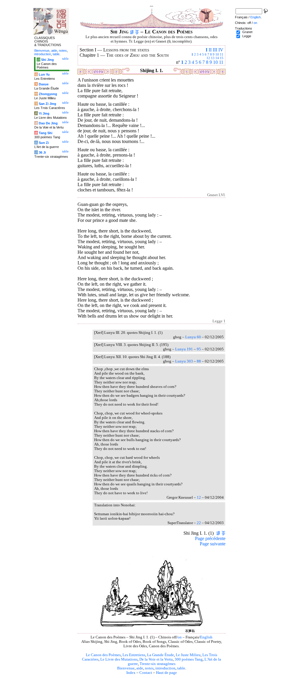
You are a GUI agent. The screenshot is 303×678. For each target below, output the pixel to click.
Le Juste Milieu (188, 655)
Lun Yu (44, 74)
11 (221, 54)
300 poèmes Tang (189, 659)
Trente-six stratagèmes (157, 664)
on (180, 637)
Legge (246, 36)
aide (139, 668)
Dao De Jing (48, 123)
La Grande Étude (160, 655)
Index (131, 673)
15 (221, 58)
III (215, 49)
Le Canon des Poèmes (103, 655)
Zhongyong (48, 94)
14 (217, 58)
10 (217, 54)
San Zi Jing (47, 103)
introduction (165, 668)
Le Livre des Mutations (119, 659)
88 (199, 361)
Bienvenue (126, 668)
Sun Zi (44, 142)
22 (199, 523)
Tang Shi (45, 133)
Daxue (44, 84)
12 (208, 58)
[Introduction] (132, 32)
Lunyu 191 (184, 349)
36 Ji (42, 152)
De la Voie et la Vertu (156, 659)
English (206, 637)
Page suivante (212, 543)
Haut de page (166, 673)
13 (213, 58)
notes (149, 668)
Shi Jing (47, 59)
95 (199, 349)
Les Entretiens (134, 655)
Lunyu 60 (193, 337)
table (181, 668)
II (210, 49)
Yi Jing (44, 113)
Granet (247, 32)
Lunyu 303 (184, 361)
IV (220, 49)
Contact (145, 673)
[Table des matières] (137, 32)
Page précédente (210, 538)
